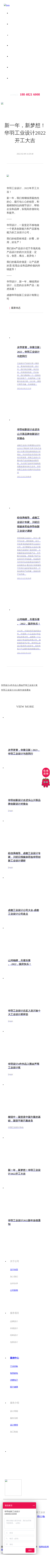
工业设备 (14, 1366)
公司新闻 (14, 1290)
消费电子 (14, 1380)
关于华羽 (14, 1270)
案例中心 (14, 1358)
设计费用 (14, 1425)
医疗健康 (14, 1387)
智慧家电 (14, 1373)
